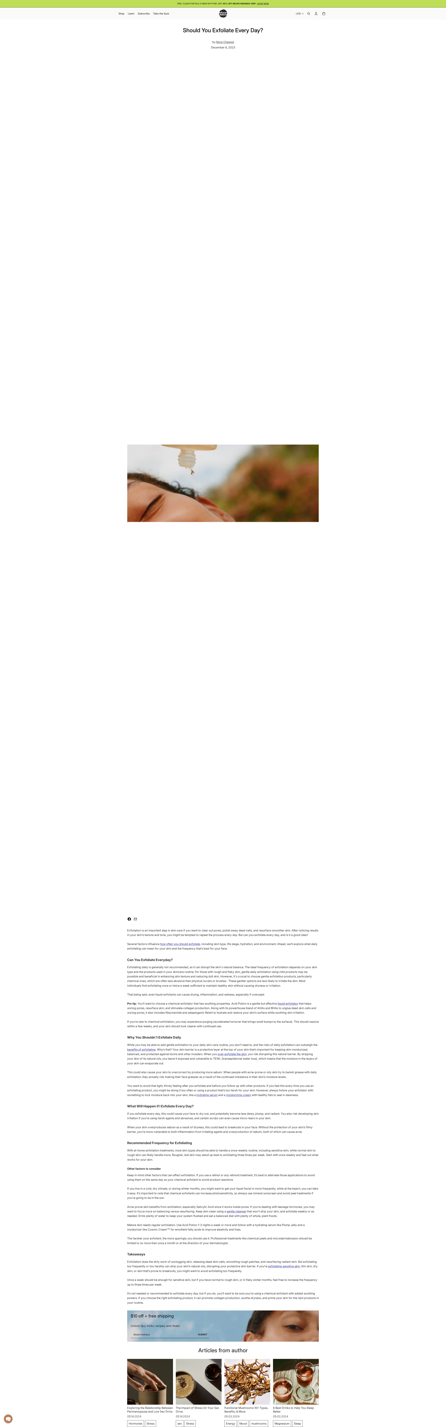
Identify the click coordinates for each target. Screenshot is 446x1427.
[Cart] (324, 13)
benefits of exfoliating (141, 1049)
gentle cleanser (236, 1211)
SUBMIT (202, 1334)
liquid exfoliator (288, 1003)
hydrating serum (207, 1095)
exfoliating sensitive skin (284, 1266)
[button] (8, 1418)
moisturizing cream (238, 1095)
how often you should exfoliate (180, 944)
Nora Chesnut (225, 42)
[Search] (309, 13)
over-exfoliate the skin (232, 1054)
